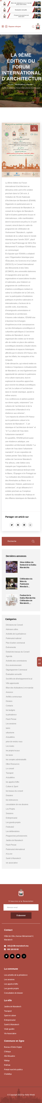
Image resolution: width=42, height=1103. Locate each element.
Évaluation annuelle (14, 674)
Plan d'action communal (15, 643)
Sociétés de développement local (19, 679)
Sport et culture (10, 1016)
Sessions (9, 813)
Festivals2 (10, 827)
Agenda (9, 656)
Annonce (9, 692)
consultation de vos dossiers (17, 804)
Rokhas (7, 1065)
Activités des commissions (16, 661)
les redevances (12, 800)
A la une (9, 854)
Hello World (30, 1095)
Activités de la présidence (16, 634)
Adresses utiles (12, 629)
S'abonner (21, 915)
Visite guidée (9, 1029)
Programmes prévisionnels (16, 836)
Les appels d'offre (11, 984)
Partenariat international (15, 849)
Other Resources (12, 764)
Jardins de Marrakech (14, 840)
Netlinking (8, 960)
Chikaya (7, 1052)
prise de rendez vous (14, 742)
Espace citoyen (15, 26)
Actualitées (10, 737)
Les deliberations (12, 831)
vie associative (12, 863)
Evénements (11, 647)
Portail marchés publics (13, 1070)
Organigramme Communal (16, 670)
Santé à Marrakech (13, 858)
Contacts (9, 706)
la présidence (11, 715)
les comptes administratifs (16, 760)
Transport (9, 773)
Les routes (10, 746)
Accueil (10, 84)
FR (39, 660)
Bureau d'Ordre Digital (13, 1047)
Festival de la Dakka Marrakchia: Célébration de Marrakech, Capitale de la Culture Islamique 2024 (28, 599)
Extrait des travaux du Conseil (17, 652)
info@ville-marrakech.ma (17, 946)
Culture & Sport (12, 786)
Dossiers (9, 795)
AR (39, 663)
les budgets (10, 710)
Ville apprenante (12, 683)
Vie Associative (10, 1033)
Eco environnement (13, 665)
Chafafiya (8, 1074)
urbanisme (10, 733)
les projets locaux (13, 751)
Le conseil (10, 769)
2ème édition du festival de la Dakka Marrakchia (28, 564)
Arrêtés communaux (14, 697)
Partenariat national (13, 638)
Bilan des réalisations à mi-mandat (19, 688)
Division (9, 701)
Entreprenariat (11, 818)
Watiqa (7, 1061)
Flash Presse (11, 719)
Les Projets (10, 809)
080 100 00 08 (13, 949)
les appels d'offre (12, 782)
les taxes (9, 755)
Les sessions (11, 724)
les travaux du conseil (14, 791)
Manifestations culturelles (24, 84)
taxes (8, 728)
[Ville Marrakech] (21, 892)
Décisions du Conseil (14, 625)
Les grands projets (13, 822)
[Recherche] (33, 27)
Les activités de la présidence (15, 975)
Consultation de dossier (13, 993)
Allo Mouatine (9, 1056)
